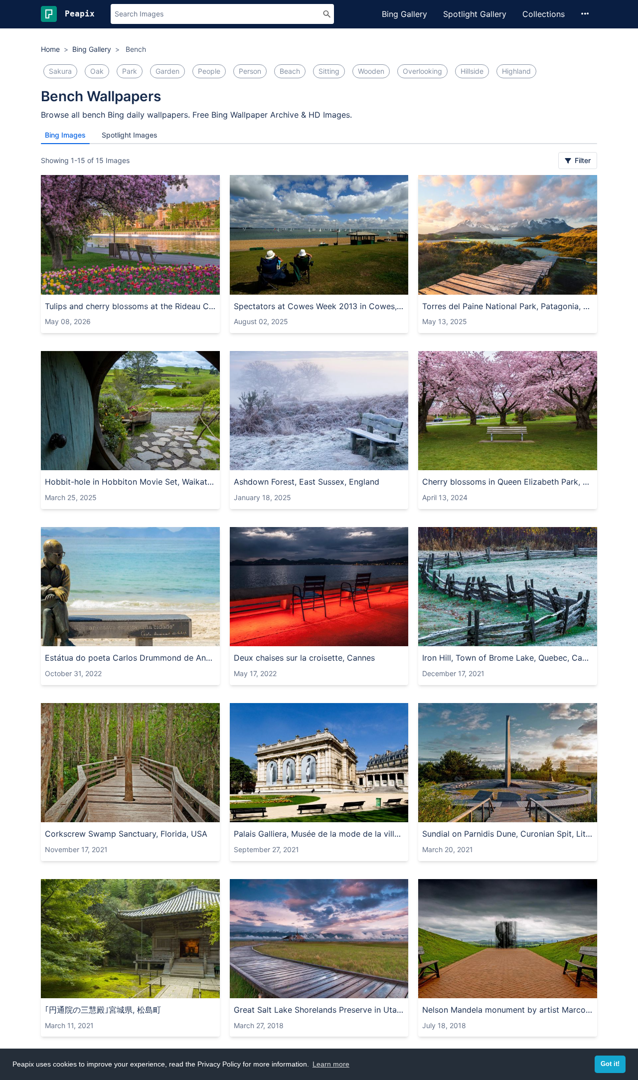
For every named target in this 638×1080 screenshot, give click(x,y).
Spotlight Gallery (474, 14)
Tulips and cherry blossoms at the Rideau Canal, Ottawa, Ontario (130, 306)
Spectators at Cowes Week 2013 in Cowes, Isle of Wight (319, 306)
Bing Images (65, 135)
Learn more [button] (331, 1064)
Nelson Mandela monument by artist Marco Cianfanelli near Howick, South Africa (507, 1010)
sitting (329, 71)
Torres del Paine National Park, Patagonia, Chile (507, 306)
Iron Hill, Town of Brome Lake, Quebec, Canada (507, 658)
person (250, 71)
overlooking (422, 71)
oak (97, 71)
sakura (60, 71)
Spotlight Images (130, 135)
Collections (543, 14)
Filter (582, 160)
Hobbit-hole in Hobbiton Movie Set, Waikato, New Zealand (130, 482)
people (209, 71)
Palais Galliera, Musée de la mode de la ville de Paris (319, 834)
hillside (472, 71)
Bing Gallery (404, 14)
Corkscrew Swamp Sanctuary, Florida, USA (126, 834)
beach (290, 71)
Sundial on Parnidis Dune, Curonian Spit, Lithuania (507, 834)
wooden (371, 71)
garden (167, 71)
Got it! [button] (610, 1064)
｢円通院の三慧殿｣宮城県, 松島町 (103, 1010)
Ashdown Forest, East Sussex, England (306, 482)
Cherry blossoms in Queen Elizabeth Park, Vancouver (507, 482)
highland (516, 71)
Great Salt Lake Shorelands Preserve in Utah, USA (319, 1010)
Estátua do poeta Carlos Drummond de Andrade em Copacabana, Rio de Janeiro (130, 658)
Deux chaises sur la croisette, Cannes (304, 658)
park (129, 71)
